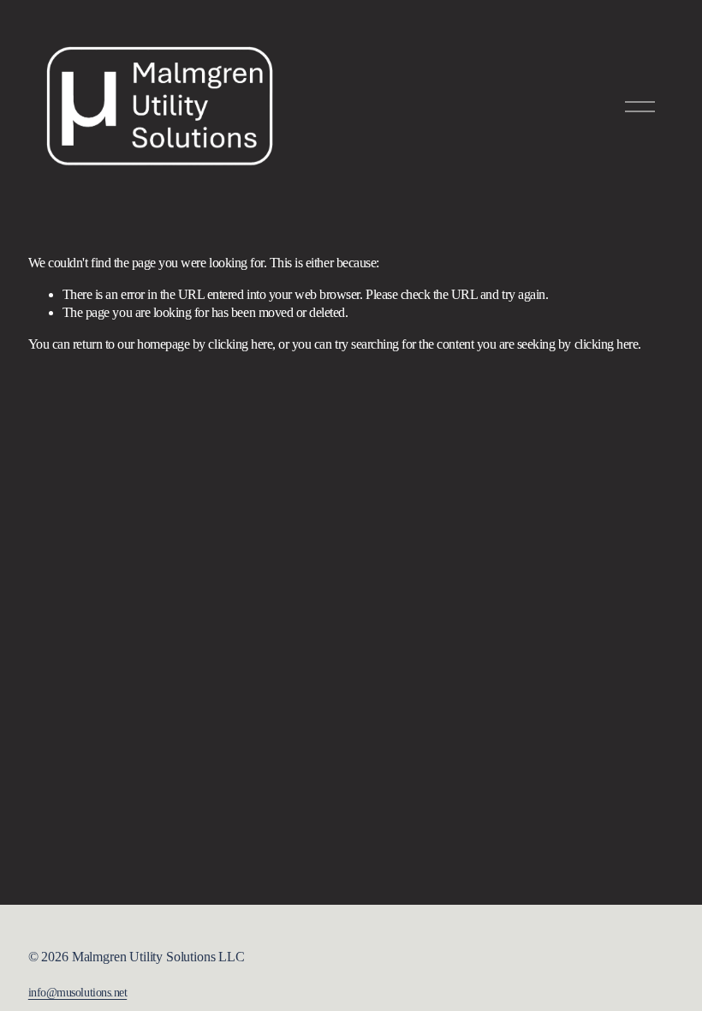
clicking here (240, 344)
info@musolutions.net (77, 992)
